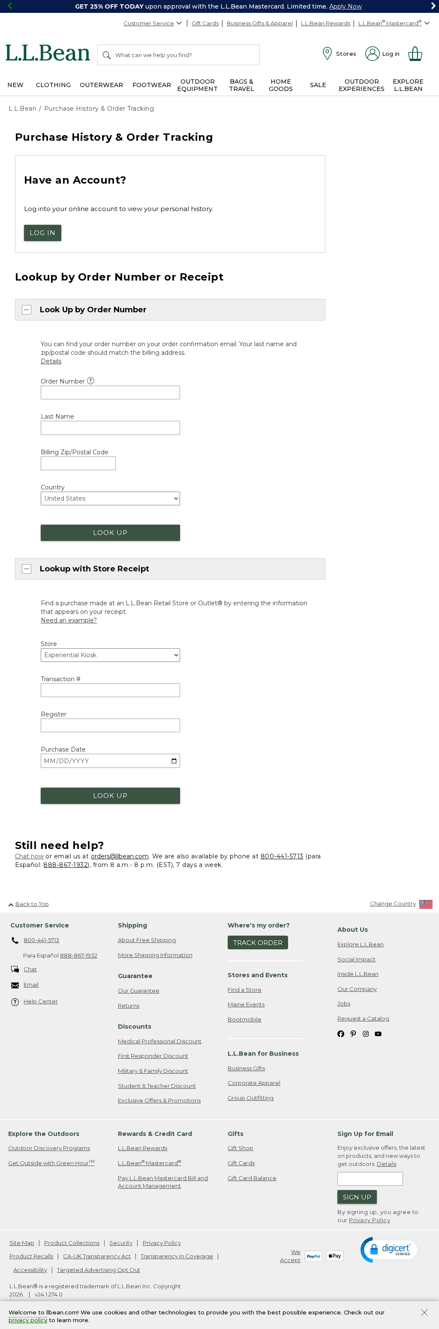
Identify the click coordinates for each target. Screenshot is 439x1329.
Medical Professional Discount (159, 1041)
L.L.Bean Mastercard (149, 1162)
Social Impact (356, 959)
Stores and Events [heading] (258, 975)
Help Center (41, 1001)
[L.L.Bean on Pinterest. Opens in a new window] (353, 1033)
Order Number (63, 381)
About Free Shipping (147, 939)
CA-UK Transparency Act (97, 1256)
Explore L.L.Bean (360, 944)
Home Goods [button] (281, 85)
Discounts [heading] (134, 1026)
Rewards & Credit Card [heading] (155, 1134)
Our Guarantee (138, 990)
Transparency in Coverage (177, 1256)
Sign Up (357, 1197)
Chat (30, 969)
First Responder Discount (153, 1055)
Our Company (357, 988)
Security (120, 1242)
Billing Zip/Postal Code (74, 452)
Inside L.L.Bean (358, 973)
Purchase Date (63, 749)
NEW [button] (15, 85)
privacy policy (28, 1320)
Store (49, 644)
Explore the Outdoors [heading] (43, 1134)
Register (53, 714)
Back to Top (32, 903)
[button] (390, 1249)
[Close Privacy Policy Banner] (424, 1313)
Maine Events (246, 1004)
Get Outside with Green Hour (51, 1162)
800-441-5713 (282, 856)
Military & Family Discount (153, 1070)
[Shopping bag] (419, 53)
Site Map (21, 1242)
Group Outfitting (251, 1097)
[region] (219, 6)
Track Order (258, 943)
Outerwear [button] (101, 85)
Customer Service (148, 23)
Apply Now (345, 6)
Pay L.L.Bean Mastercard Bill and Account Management (163, 1182)
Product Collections (71, 1242)
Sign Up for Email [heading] (365, 1134)
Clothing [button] (53, 85)
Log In (43, 233)
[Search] (107, 55)
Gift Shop (240, 1148)
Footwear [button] (151, 85)
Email (31, 984)
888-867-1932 (65, 865)
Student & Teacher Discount (157, 1085)
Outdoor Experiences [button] (362, 85)
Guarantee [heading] (135, 976)
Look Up (110, 533)
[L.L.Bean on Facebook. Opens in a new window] (340, 1033)
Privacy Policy (369, 1220)
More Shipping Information (155, 954)
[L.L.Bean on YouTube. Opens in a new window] (378, 1033)
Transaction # (61, 679)
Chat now (29, 856)
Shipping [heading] (132, 925)
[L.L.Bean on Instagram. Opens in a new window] (365, 1033)
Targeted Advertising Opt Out (98, 1269)
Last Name (57, 416)
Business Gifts (246, 1068)
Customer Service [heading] (39, 925)
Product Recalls (31, 1256)
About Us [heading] (352, 929)
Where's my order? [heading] (259, 925)
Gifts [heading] (236, 1134)
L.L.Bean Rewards (325, 23)
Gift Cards (205, 23)
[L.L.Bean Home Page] (50, 54)
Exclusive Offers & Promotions (159, 1100)
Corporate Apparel (254, 1082)
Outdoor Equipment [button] (197, 85)
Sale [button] (318, 85)
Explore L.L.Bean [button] (408, 85)
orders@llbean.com (120, 856)
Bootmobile (245, 1019)
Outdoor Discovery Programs (49, 1148)
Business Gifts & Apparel (260, 23)
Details (386, 1163)
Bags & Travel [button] (241, 85)
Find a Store (245, 989)
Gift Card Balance (252, 1178)
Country (53, 487)
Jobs (343, 1003)
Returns (128, 1005)
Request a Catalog (363, 1018)
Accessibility (30, 1269)
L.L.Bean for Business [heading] (263, 1053)
